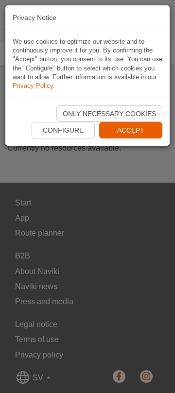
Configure (63, 130)
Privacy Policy (33, 85)
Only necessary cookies (109, 114)
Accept (130, 130)
